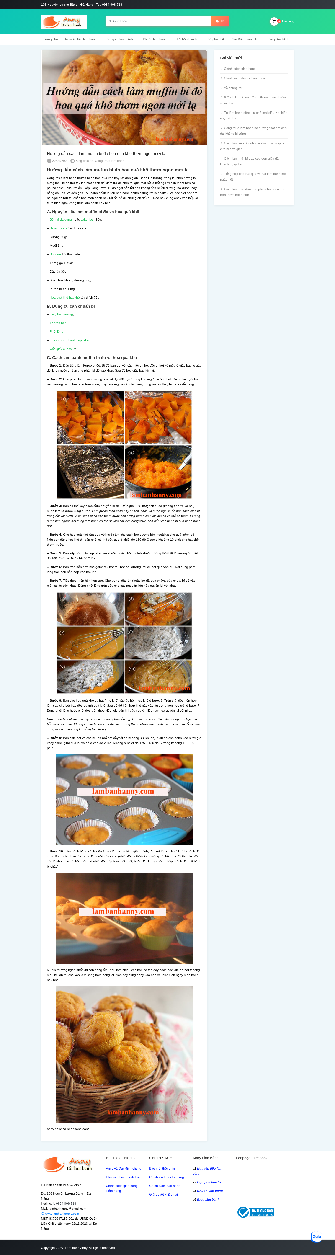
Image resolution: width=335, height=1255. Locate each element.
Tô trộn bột (58, 323)
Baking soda (58, 228)
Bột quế (55, 254)
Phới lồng (56, 331)
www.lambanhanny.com (61, 1213)
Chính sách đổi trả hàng (166, 1177)
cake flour (88, 219)
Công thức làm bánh (109, 161)
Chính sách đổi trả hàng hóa (244, 78)
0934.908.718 (66, 1203)
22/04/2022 (60, 161)
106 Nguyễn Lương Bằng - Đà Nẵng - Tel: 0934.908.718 (81, 4)
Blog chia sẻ (84, 161)
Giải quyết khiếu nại (163, 1194)
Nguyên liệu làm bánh (81, 39)
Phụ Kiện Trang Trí (244, 39)
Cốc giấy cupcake (62, 349)
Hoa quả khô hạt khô (65, 297)
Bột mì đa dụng (61, 219)
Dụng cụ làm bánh (119, 39)
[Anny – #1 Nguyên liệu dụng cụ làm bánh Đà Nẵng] (64, 21)
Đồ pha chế (215, 39)
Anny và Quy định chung (123, 1168)
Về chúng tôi (233, 88)
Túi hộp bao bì (187, 39)
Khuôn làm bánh (155, 39)
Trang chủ (50, 39)
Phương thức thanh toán (123, 1177)
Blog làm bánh (278, 39)
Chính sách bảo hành (164, 1186)
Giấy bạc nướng (61, 314)
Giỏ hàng (286, 21)
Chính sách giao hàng (240, 68)
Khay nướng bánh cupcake (69, 340)
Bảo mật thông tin (162, 1168)
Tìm (221, 21)
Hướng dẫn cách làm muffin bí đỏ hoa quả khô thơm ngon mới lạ (106, 153)
